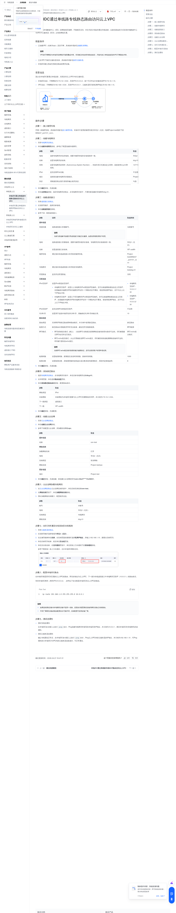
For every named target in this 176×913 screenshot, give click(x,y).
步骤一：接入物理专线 (156, 22)
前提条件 (149, 10)
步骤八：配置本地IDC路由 (158, 49)
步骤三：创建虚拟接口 (156, 29)
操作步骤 (149, 18)
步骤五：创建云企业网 (156, 37)
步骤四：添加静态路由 (156, 33)
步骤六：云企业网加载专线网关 (159, 41)
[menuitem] (15, 35)
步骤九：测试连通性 (155, 52)
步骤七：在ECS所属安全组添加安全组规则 (159, 45)
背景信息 (149, 14)
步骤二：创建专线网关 (156, 26)
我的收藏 (135, 11)
